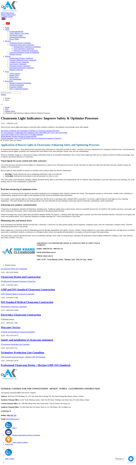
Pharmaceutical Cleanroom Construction (27, 47)
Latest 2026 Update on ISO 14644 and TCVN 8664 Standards (22, 134)
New (6, 109)
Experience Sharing (16, 87)
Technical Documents (16, 85)
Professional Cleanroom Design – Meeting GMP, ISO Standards (35, 365)
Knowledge (9, 81)
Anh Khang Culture (16, 35)
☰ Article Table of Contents (12, 140)
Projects (7, 56)
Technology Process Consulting (20, 43)
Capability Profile (7, 17)
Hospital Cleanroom (16, 70)
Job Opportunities (15, 79)
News (7, 71)
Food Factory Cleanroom (17, 64)
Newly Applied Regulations (18, 89)
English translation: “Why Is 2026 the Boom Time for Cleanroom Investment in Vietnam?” (31, 138)
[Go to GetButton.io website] (131, 463)
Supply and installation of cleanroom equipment (27, 340)
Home (7, 28)
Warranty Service (10, 327)
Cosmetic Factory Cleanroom (19, 62)
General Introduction (16, 31)
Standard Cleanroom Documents (20, 83)
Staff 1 (7, 459)
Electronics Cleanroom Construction (26, 50)
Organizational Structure (17, 37)
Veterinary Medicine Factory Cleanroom (22, 60)
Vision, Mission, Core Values (19, 33)
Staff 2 (12, 459)
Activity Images (14, 73)
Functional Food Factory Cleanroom (21, 68)
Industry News (14, 75)
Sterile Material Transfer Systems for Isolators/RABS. (19, 136)
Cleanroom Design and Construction (21, 45)
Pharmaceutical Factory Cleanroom (21, 58)
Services (8, 41)
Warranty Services (15, 54)
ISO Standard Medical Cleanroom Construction (27, 302)
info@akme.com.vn (7, 13)
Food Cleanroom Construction (24, 49)
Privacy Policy (14, 39)
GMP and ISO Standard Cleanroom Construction (28, 289)
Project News (13, 77)
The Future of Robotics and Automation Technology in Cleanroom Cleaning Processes (30, 131)
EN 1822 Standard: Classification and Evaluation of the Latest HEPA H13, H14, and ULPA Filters (34, 132)
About (7, 29)
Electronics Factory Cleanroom (19, 66)
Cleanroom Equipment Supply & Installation (24, 52)
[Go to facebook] (131, 458)
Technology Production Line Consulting (22, 352)
